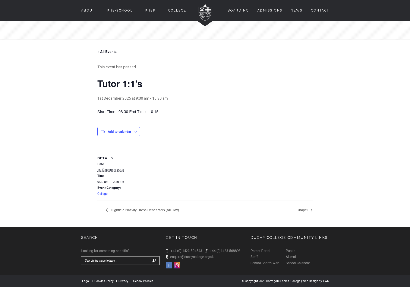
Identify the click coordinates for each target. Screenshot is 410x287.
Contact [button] (320, 10)
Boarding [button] (238, 10)
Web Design (310, 281)
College (102, 193)
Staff (254, 257)
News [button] (296, 10)
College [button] (177, 10)
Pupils (290, 251)
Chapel (303, 209)
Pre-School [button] (120, 10)
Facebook (169, 265)
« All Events (107, 51)
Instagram (177, 265)
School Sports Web (264, 263)
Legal (85, 281)
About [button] (87, 10)
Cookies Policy (104, 281)
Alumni (291, 257)
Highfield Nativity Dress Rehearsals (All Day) (144, 209)
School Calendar (298, 263)
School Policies (143, 281)
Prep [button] (150, 10)
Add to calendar (119, 131)
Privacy (123, 281)
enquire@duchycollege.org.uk (192, 257)
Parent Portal (260, 251)
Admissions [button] (269, 10)
